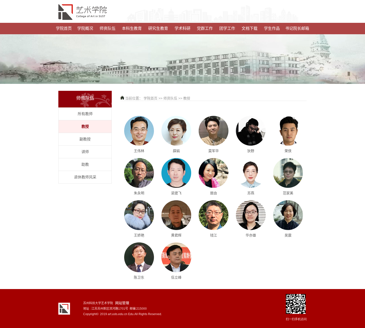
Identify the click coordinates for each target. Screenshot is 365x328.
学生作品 (272, 28)
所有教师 (85, 114)
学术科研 (182, 28)
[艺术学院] (182, 13)
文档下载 (249, 28)
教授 (85, 126)
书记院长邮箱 (297, 28)
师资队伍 (107, 28)
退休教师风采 (85, 177)
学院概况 (85, 28)
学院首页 (64, 28)
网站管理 (122, 303)
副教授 (85, 139)
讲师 (85, 152)
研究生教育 (158, 28)
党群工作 (205, 28)
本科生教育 (132, 28)
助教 (85, 164)
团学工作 (227, 28)
